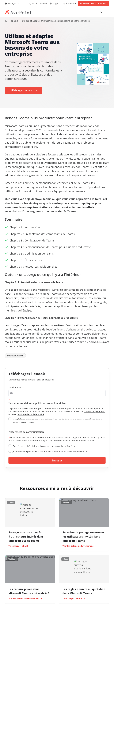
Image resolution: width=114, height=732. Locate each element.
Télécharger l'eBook (18, 546)
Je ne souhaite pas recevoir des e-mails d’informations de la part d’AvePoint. (50, 451)
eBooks (14, 20)
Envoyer (57, 460)
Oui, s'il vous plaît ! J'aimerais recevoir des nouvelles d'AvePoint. (44, 446)
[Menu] (106, 12)
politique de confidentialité (30, 414)
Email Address (16, 387)
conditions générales (94, 411)
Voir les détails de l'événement (78, 546)
